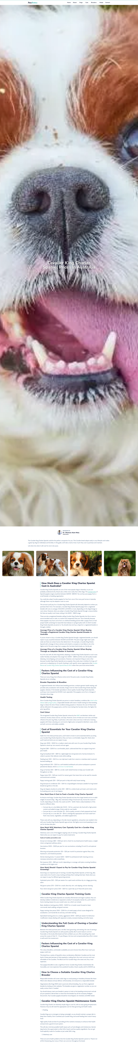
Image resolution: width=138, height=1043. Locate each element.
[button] (81, 2)
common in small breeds (65, 767)
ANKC (78, 715)
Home (69, 2)
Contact (107, 2)
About (75, 2)
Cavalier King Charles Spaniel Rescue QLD (59, 665)
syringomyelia (52, 702)
